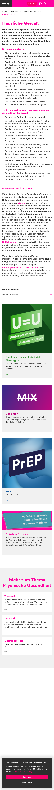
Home (4, 11)
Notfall (32, 4)
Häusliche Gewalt (8, 14)
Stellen (21, 202)
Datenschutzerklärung (22, 771)
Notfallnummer (10, 242)
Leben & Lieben (15, 11)
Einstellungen (27, 782)
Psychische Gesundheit (32, 11)
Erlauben (27, 777)
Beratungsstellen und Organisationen (20, 267)
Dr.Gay (5, 3)
